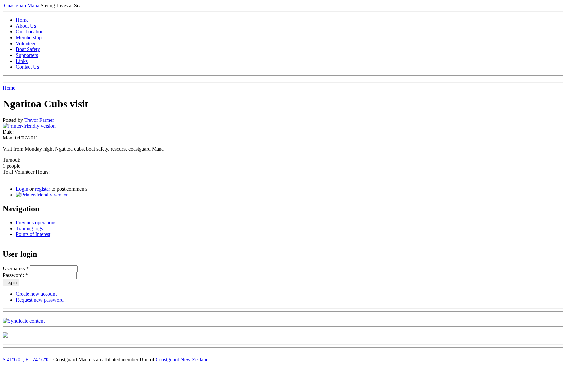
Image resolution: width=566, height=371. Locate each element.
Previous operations (36, 222)
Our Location (30, 31)
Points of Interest (33, 234)
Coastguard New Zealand (182, 359)
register (42, 189)
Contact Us (27, 67)
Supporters (27, 55)
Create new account (36, 294)
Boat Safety (28, 49)
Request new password (40, 300)
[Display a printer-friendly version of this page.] (29, 126)
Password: (15, 275)
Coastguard (21, 5)
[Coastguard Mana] (5, 336)
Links (22, 61)
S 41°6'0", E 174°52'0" (27, 359)
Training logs (29, 228)
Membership (29, 37)
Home (22, 20)
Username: (16, 268)
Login (22, 189)
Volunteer (26, 43)
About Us (26, 25)
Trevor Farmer (39, 120)
